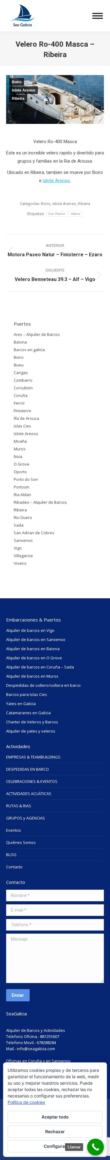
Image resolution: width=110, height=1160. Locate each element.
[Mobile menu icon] (97, 16)
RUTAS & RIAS (18, 806)
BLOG (11, 854)
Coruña (21, 395)
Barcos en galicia (29, 349)
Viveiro (20, 563)
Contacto (14, 867)
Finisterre (22, 410)
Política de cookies (26, 1102)
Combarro (23, 380)
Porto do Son (26, 479)
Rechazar (55, 1131)
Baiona (20, 342)
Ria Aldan (22, 494)
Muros (20, 449)
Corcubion (23, 388)
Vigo (18, 548)
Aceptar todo (55, 1116)
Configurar (55, 1146)
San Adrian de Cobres (34, 532)
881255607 (49, 1036)
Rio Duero (23, 517)
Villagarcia (23, 555)
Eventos (13, 830)
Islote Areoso (23, 90)
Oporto (20, 471)
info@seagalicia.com (36, 1048)
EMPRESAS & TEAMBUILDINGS (33, 757)
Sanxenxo (23, 540)
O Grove (21, 464)
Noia (18, 456)
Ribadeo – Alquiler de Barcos (40, 502)
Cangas (21, 372)
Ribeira (18, 98)
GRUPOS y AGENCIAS (25, 818)
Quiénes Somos (21, 842)
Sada (19, 525)
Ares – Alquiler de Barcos (37, 334)
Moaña (20, 441)
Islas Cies (22, 426)
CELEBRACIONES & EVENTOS (31, 781)
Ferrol (19, 403)
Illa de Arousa (26, 418)
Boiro (16, 82)
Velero (75, 213)
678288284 (46, 1042)
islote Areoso (56, 180)
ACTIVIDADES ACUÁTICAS (28, 793)
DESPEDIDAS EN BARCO (27, 769)
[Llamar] (95, 1147)
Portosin (21, 487)
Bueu (19, 365)
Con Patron (56, 213)
